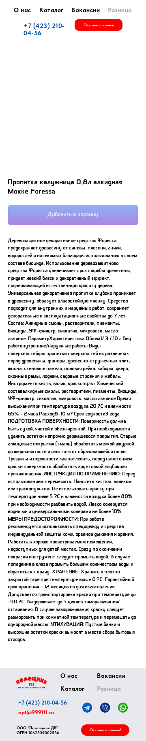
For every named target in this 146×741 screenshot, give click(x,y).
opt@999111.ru (36, 712)
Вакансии (85, 10)
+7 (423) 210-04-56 (44, 29)
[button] (98, 25)
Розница (120, 10)
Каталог (51, 10)
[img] (31, 682)
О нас (22, 10)
